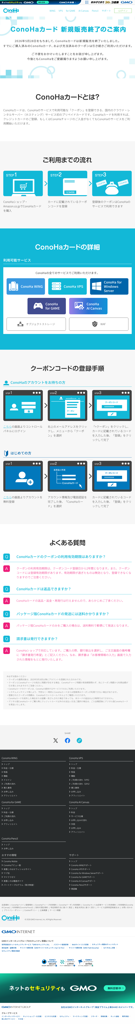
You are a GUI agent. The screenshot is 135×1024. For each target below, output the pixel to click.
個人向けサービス (8, 1019)
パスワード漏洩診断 (61, 944)
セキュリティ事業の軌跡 (11, 951)
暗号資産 (125, 1016)
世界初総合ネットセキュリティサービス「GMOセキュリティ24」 (26, 944)
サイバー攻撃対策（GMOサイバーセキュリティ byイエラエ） (42, 947)
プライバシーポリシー (13, 910)
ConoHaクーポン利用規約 (70, 904)
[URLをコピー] (79, 740)
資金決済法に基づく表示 (85, 907)
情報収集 (104, 1016)
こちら (7, 426)
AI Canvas (84, 10)
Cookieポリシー (31, 910)
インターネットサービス (11, 1016)
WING (52, 10)
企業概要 (43, 910)
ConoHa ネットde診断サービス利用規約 (99, 904)
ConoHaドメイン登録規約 (22, 904)
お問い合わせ (127, 907)
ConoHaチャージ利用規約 (46, 904)
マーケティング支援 (80, 1016)
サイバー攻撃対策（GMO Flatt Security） (84, 947)
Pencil (95, 10)
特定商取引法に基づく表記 (61, 907)
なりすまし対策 (109, 947)
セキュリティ (64, 1016)
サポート (106, 10)
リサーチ (94, 1016)
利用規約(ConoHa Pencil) (22, 907)
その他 (20, 1019)
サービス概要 (55, 910)
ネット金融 (115, 1016)
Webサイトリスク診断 (80, 944)
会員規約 (5, 904)
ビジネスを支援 (50, 1016)
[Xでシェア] (55, 740)
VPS (61, 10)
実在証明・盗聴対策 (9, 947)
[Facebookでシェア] (67, 740)
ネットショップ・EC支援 (32, 1016)
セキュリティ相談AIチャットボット (105, 944)
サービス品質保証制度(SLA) (108, 907)
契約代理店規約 (41, 907)
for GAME (70, 10)
